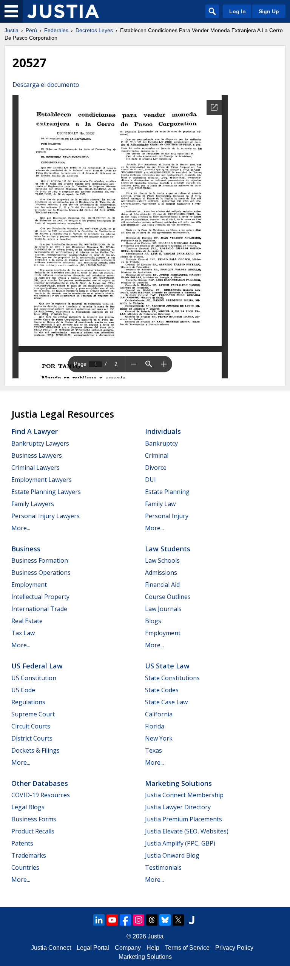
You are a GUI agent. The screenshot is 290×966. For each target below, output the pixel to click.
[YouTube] (112, 920)
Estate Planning (167, 492)
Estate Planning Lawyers (46, 492)
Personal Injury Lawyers (45, 516)
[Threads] (151, 920)
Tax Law (23, 633)
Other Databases (39, 783)
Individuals (163, 431)
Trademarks (28, 855)
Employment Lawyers (41, 479)
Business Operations (41, 572)
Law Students (167, 548)
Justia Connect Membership (184, 795)
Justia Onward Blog (172, 855)
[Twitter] (178, 920)
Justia (12, 30)
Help (153, 947)
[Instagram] (138, 920)
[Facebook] (125, 920)
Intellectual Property (40, 597)
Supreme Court (33, 714)
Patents (22, 843)
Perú (31, 30)
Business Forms (33, 819)
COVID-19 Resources (40, 795)
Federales (56, 30)
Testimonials (163, 867)
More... (20, 528)
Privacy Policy (234, 947)
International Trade (39, 609)
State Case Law (166, 702)
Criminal (156, 455)
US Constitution (33, 678)
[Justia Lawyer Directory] (191, 920)
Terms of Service (187, 947)
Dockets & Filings (35, 750)
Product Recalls (32, 831)
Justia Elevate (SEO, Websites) (186, 831)
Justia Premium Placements (183, 819)
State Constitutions (172, 678)
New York (159, 738)
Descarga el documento (45, 84)
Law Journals (163, 609)
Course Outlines (168, 597)
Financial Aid (162, 584)
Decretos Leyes (94, 30)
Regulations (28, 702)
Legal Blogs (28, 807)
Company (128, 947)
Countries (25, 867)
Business (25, 548)
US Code (23, 690)
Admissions (161, 572)
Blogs (153, 621)
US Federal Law (37, 665)
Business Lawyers (36, 455)
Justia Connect (51, 947)
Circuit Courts (30, 726)
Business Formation (39, 560)
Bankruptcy (161, 443)
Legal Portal (93, 947)
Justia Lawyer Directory (178, 807)
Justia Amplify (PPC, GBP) (180, 843)
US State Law (167, 665)
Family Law (160, 504)
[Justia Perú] (63, 11)
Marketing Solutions (178, 783)
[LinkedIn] (99, 920)
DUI (150, 479)
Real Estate (27, 621)
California (159, 714)
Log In (237, 11)
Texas (153, 750)
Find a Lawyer (34, 431)
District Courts (31, 738)
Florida (154, 726)
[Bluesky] (165, 920)
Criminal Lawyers (35, 467)
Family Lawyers (32, 504)
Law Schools (162, 560)
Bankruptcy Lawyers (40, 443)
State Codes (162, 690)
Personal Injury (166, 516)
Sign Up (269, 11)
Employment (29, 584)
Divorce (156, 467)
